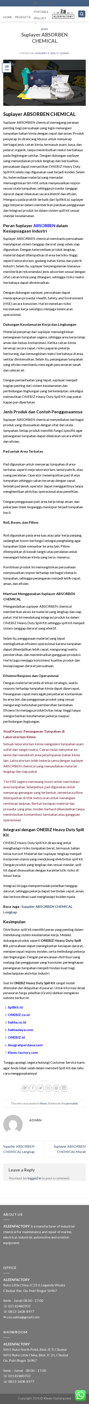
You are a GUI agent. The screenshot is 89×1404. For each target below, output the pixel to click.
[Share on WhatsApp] (25, 1088)
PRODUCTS (23, 17)
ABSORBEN (44, 225)
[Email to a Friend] (48, 1088)
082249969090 (46, 3)
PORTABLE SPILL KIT (41, 15)
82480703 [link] (22, 1376)
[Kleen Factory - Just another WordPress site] (63, 14)
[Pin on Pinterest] (56, 1088)
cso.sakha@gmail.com (23, 1317)
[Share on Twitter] (40, 1088)
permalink (72, 1103)
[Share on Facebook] (32, 1088)
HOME (7, 17)
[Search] (82, 14)
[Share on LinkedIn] (64, 1088)
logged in (34, 1178)
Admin (64, 53)
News (44, 29)
